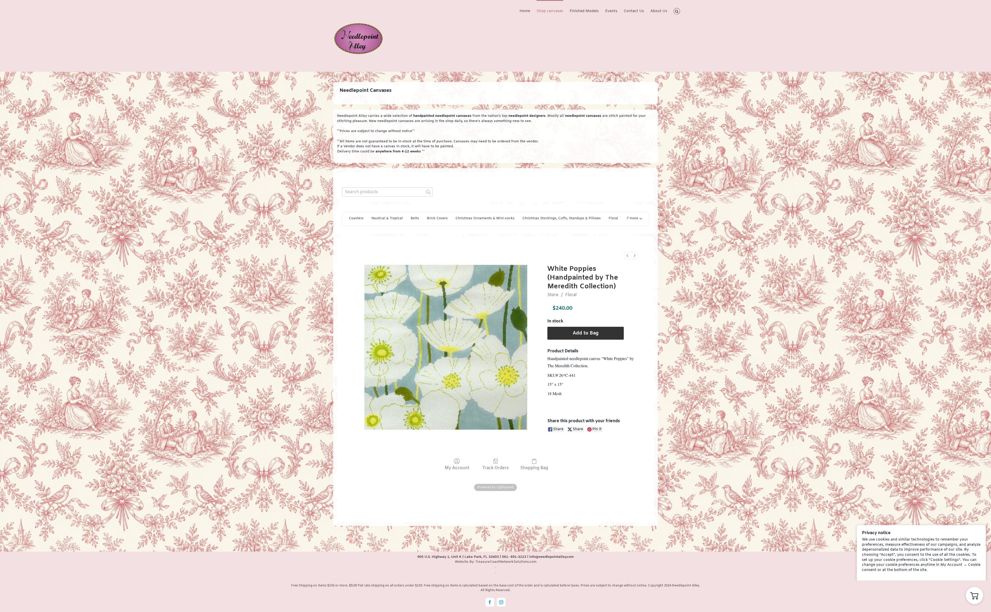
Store (552, 295)
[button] (677, 11)
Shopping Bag (534, 467)
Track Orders (495, 467)
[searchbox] (387, 192)
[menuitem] (627, 255)
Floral (571, 295)
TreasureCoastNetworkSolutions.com (506, 562)
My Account (457, 467)
